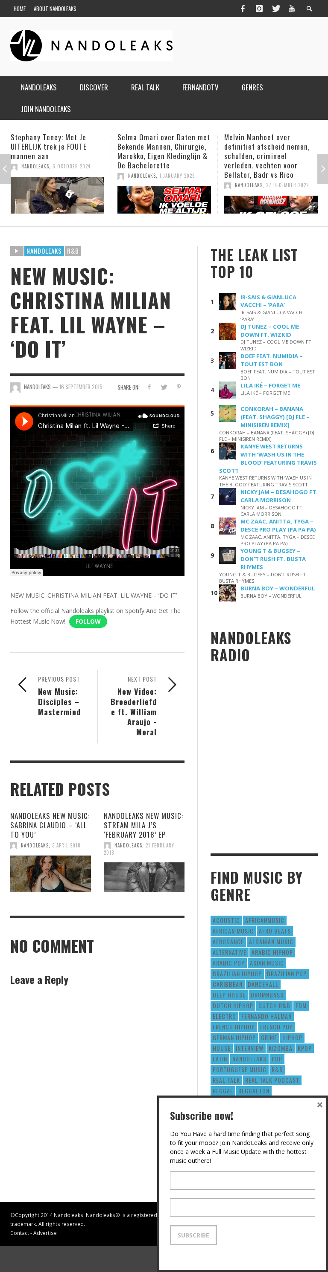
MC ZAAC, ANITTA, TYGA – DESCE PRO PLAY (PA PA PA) (278, 525)
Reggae (223, 1090)
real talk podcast (272, 1079)
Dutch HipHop (233, 1005)
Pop (277, 1058)
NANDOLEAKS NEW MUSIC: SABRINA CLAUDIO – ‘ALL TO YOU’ (50, 825)
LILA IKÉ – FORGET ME (270, 385)
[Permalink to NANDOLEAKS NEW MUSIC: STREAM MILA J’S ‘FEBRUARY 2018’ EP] (144, 877)
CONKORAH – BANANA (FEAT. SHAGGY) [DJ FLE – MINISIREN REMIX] (275, 417)
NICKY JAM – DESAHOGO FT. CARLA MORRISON (279, 496)
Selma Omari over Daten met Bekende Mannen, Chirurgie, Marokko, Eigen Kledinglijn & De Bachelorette (57, 151)
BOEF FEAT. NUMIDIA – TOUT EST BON (271, 360)
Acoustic (226, 920)
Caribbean (228, 984)
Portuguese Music (239, 1069)
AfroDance (228, 941)
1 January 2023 (70, 175)
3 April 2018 (66, 845)
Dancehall (263, 984)
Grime (269, 1037)
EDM (301, 1005)
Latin (220, 1058)
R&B (73, 250)
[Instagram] (259, 8)
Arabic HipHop (272, 952)
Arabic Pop (229, 962)
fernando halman (266, 1016)
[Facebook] (242, 8)
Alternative (229, 952)
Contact (19, 1232)
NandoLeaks (35, 175)
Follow (88, 621)
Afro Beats (275, 930)
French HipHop (234, 1026)
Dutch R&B (274, 1005)
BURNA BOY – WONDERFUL (277, 588)
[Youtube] (292, 8)
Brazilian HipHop (237, 973)
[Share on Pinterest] (178, 386)
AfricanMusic (264, 920)
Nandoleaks (44, 250)
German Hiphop (234, 1037)
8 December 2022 (286, 185)
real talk (226, 1079)
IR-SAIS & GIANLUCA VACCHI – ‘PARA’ (268, 301)
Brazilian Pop (287, 973)
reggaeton (253, 1090)
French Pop (276, 1026)
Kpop (305, 1048)
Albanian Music (271, 941)
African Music (233, 930)
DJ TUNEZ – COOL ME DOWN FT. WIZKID (269, 330)
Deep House (229, 994)
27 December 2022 (180, 185)
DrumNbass (267, 994)
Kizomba (281, 1048)
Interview (250, 1048)
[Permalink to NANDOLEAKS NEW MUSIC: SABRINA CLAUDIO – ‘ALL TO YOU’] (50, 874)
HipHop (292, 1037)
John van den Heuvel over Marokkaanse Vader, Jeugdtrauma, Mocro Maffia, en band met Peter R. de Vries (268, 156)
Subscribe (193, 1235)
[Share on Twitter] (164, 386)
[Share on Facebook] (149, 386)
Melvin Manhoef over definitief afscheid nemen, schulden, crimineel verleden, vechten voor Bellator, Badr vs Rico (160, 156)
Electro (224, 1016)
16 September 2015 (80, 386)
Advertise (45, 1232)
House (222, 1048)
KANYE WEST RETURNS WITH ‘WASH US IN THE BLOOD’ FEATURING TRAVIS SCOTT (268, 458)
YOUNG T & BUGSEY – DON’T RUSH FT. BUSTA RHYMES (273, 559)
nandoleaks (249, 1058)
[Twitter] (275, 8)
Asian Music (267, 962)
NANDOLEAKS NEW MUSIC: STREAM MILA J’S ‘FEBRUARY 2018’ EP (143, 825)
